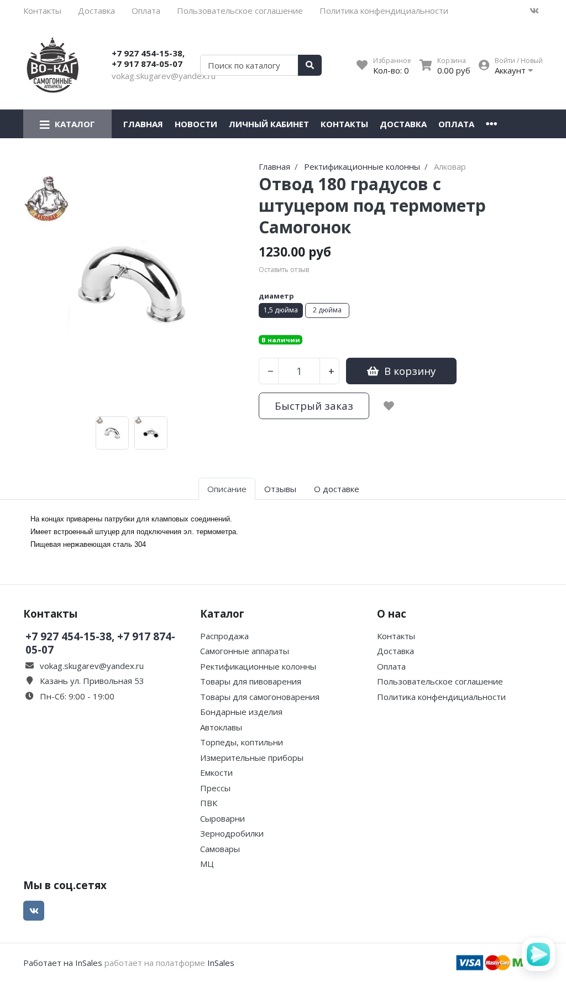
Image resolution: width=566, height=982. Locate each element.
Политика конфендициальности (383, 10)
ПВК (208, 802)
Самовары (220, 848)
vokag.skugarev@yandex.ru (164, 75)
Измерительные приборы (251, 757)
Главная (143, 123)
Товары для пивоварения (250, 681)
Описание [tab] (227, 488)
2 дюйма (327, 310)
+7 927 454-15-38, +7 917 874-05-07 (148, 59)
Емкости (216, 772)
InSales (220, 962)
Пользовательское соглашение (240, 10)
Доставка (96, 10)
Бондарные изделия (241, 711)
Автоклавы (221, 727)
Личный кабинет (269, 123)
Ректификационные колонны (258, 666)
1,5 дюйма (281, 310)
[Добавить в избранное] (389, 406)
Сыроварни (222, 818)
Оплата (146, 10)
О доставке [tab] (336, 488)
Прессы (215, 787)
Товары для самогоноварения (259, 696)
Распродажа (224, 635)
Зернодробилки (232, 833)
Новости (196, 123)
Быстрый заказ (314, 405)
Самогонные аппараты (244, 650)
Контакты (42, 10)
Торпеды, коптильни (241, 742)
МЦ (207, 863)
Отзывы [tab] (280, 488)
